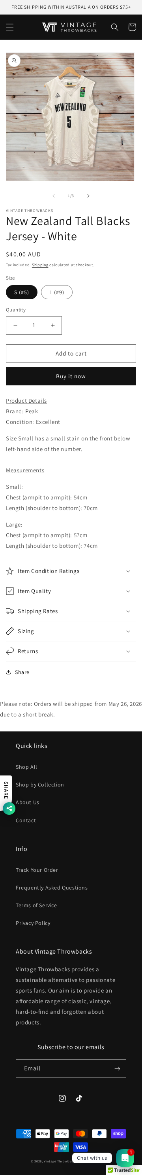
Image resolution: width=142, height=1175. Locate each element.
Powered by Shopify (95, 1161)
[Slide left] (53, 195)
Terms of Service (36, 905)
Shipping (40, 264)
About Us (27, 802)
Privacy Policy (33, 922)
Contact (26, 820)
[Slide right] (88, 195)
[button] (10, 27)
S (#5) (21, 292)
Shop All (26, 766)
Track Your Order (37, 869)
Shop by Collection (40, 784)
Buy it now (71, 376)
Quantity (16, 309)
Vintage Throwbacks (60, 1161)
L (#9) (56, 292)
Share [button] (22, 672)
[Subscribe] (117, 1068)
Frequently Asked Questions (52, 887)
